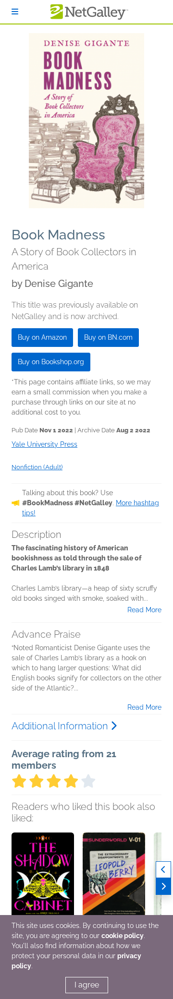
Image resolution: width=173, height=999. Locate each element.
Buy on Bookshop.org (51, 362)
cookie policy (122, 936)
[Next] (163, 886)
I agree (86, 984)
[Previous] (163, 869)
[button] (43, 882)
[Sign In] (15, 12)
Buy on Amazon (42, 337)
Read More (144, 610)
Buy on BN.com (108, 337)
